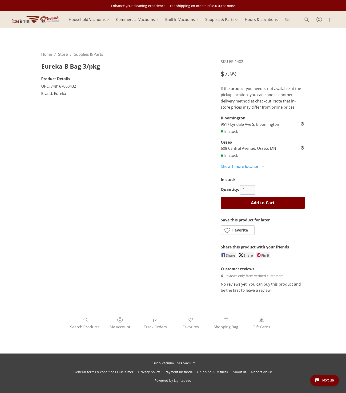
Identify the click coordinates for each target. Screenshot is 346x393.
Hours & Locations (261, 19)
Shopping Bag (226, 327)
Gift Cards (261, 327)
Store (63, 54)
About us (239, 372)
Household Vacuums (88, 19)
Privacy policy (149, 372)
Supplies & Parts (220, 19)
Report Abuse (262, 372)
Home (46, 54)
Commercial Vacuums (136, 19)
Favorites (191, 327)
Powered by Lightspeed (173, 380)
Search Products (85, 327)
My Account (120, 327)
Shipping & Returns (212, 372)
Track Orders (155, 327)
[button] (35, 19)
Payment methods (179, 372)
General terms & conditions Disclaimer (103, 372)
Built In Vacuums (180, 19)
